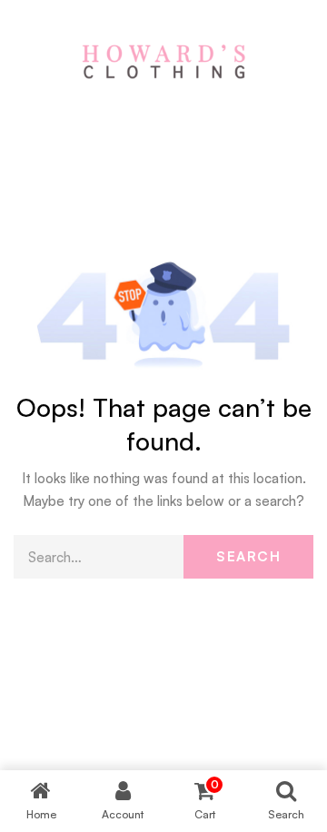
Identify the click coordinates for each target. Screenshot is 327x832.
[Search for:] (163, 557)
